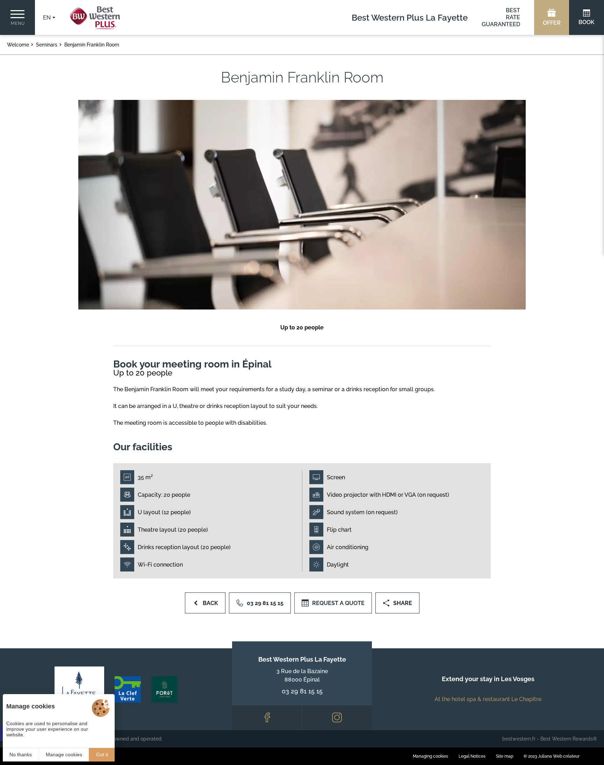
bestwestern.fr (518, 739)
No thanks (20, 754)
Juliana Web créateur (559, 756)
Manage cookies (64, 754)
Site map (504, 756)
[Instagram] (337, 717)
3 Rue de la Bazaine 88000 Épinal (302, 675)
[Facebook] (267, 717)
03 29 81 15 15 (302, 691)
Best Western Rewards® (568, 739)
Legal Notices (472, 756)
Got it (102, 754)
